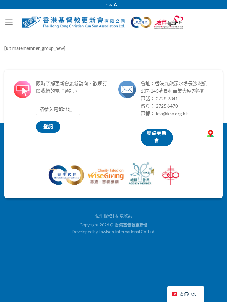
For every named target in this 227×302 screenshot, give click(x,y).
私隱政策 (123, 215)
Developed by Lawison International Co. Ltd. (113, 231)
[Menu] (8, 22)
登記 (48, 126)
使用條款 (103, 215)
